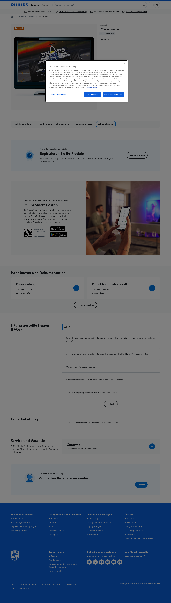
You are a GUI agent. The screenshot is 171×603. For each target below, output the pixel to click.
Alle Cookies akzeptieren (113, 94)
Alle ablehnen (93, 94)
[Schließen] (124, 63)
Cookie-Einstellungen (58, 94)
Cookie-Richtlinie (91, 87)
